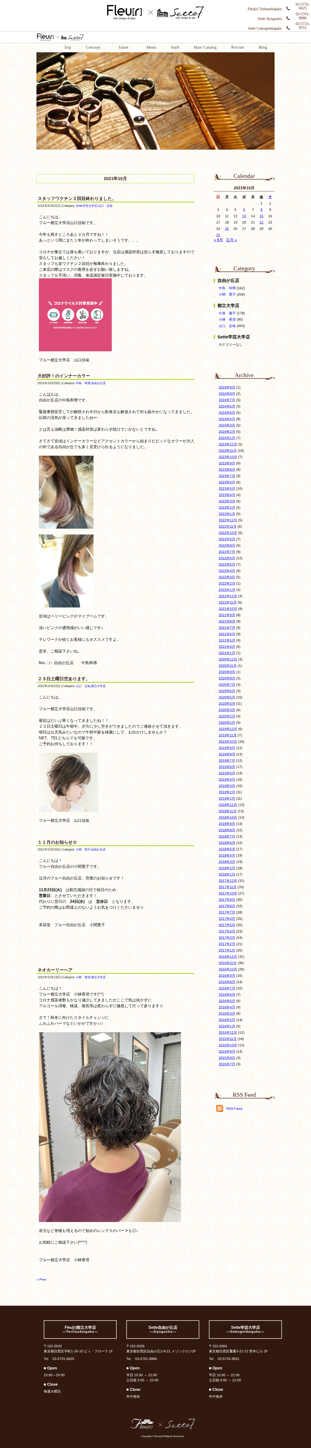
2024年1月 (227, 438)
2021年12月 (228, 596)
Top (67, 47)
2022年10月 (228, 533)
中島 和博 (83, 383)
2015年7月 (227, 1064)
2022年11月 (228, 526)
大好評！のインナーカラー (64, 375)
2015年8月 (227, 1058)
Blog (263, 47)
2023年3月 (227, 501)
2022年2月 (227, 583)
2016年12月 (228, 957)
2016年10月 (228, 969)
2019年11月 (228, 735)
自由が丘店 (98, 383)
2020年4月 (227, 704)
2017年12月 (228, 881)
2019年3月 (227, 786)
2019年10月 (228, 741)
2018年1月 (227, 874)
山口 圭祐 (105, 206)
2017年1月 (227, 950)
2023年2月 (227, 507)
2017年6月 (227, 919)
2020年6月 (227, 691)
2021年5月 (227, 640)
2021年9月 (227, 615)
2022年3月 (227, 577)
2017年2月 (227, 944)
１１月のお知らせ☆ (57, 842)
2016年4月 (227, 1007)
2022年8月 (227, 545)
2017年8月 (227, 906)
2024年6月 (227, 406)
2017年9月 (227, 900)
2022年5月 (227, 564)
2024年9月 (227, 387)
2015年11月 (228, 1039)
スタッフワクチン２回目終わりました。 (77, 198)
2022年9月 (227, 539)
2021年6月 (227, 634)
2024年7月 (227, 400)
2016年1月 (227, 1026)
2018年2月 (227, 868)
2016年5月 (227, 1001)
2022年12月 (228, 520)
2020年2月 (227, 716)
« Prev (41, 1279)
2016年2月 (227, 1020)
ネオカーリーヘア (55, 970)
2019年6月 (227, 767)
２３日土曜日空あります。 (64, 678)
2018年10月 (228, 817)
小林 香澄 (83, 977)
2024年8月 (227, 394)
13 (244, 216)
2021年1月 (227, 653)
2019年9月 (227, 748)
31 (218, 235)
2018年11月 (228, 811)
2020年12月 (228, 659)
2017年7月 (227, 912)
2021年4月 (227, 647)
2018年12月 (228, 805)
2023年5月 (227, 488)
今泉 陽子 (227, 313)
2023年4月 (227, 495)
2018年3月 (227, 862)
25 (227, 229)
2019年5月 (227, 773)
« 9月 (218, 240)
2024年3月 (227, 425)
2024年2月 (227, 432)
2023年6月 (227, 482)
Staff (175, 47)
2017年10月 (228, 893)
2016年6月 (227, 994)
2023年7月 (227, 476)
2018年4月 (227, 855)
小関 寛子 (83, 849)
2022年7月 (227, 552)
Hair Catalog (205, 47)
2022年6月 (227, 558)
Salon (124, 47)
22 (261, 222)
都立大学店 (98, 686)
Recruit (237, 47)
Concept (93, 47)
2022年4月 (227, 571)
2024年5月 (227, 413)
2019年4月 (227, 779)
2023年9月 (227, 463)
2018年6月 (227, 843)
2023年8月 (227, 469)
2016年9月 (227, 975)
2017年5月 (227, 925)
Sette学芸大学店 (86, 206)
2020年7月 (227, 685)
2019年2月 (227, 792)
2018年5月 (227, 849)
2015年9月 (227, 1051)
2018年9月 (227, 824)
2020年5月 (227, 697)
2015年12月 (228, 1032)
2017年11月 (228, 887)
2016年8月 (227, 982)
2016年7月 (227, 988)
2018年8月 (227, 830)
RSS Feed (234, 1109)
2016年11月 (228, 963)
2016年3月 (227, 1013)
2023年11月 (228, 450)
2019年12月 (228, 729)
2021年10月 (228, 609)
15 (261, 216)
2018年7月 (227, 836)
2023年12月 (228, 444)
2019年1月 (227, 798)
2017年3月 (227, 938)
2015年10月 (228, 1045)
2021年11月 (228, 602)
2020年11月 (228, 666)
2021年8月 (227, 621)
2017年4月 (227, 931)
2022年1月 (227, 590)
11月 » (231, 240)
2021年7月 (227, 628)
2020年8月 (227, 678)
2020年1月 (227, 722)
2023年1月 (227, 514)
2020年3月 (227, 710)
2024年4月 (227, 419)
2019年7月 (227, 760)
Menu (151, 47)
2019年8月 (227, 754)
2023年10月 (228, 457)
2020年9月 (227, 672)
